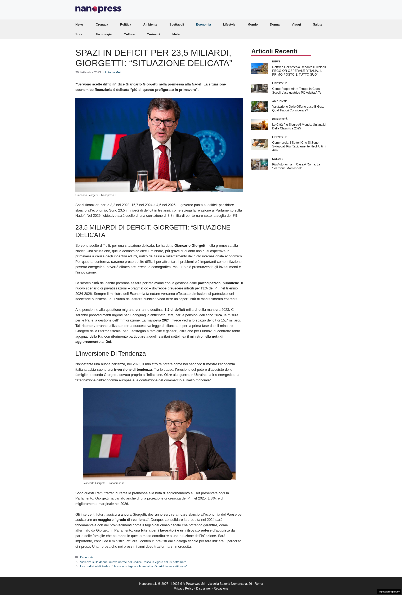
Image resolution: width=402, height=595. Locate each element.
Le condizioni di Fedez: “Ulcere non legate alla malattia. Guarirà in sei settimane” (133, 566)
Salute (317, 24)
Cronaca (102, 24)
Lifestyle (229, 24)
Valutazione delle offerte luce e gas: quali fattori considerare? (298, 108)
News (79, 24)
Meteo (176, 34)
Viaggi (296, 24)
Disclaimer (203, 588)
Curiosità (153, 34)
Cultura (129, 34)
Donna (275, 24)
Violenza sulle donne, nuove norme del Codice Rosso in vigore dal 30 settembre (133, 562)
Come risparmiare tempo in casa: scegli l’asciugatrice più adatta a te (296, 90)
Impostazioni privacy (389, 591)
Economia (203, 24)
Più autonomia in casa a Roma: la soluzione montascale (296, 166)
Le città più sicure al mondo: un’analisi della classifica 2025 (299, 126)
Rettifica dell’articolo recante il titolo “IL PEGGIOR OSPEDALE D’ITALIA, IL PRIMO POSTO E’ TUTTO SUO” (299, 70)
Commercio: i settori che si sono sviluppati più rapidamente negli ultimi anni (299, 146)
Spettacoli (176, 24)
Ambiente (150, 24)
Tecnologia (104, 34)
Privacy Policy (183, 588)
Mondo (252, 24)
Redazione (221, 588)
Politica (125, 24)
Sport (79, 34)
